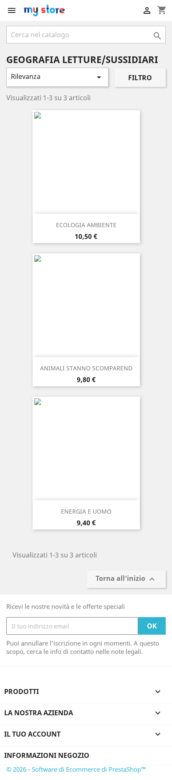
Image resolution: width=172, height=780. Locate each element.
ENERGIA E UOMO (86, 511)
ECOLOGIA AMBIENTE (86, 225)
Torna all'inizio (126, 579)
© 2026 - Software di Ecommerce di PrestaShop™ (76, 769)
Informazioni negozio (46, 755)
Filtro (140, 77)
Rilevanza (57, 77)
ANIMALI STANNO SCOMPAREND (86, 368)
